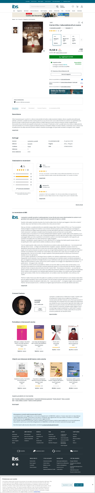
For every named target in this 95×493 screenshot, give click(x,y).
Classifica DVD (52, 436)
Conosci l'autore (41, 108)
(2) (28, 170)
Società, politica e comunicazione (24, 399)
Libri (13, 399)
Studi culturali (57, 399)
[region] (47, 485)
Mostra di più (79, 205)
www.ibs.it (27, 419)
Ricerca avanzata (62, 6)
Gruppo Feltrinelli (74, 461)
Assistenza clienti (66, 1)
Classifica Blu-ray (53, 438)
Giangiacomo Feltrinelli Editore (75, 463)
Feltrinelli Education (74, 470)
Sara (44, 165)
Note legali (15, 404)
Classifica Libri (15, 436)
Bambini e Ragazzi (53, 442)
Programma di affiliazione (63, 463)
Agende (74, 436)
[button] (57, 6)
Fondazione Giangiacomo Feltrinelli (76, 467)
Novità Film (51, 434)
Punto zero (56, 342)
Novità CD (38, 434)
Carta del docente (56, 1)
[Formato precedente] (50, 39)
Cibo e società (66, 399)
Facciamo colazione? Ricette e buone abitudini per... (39, 379)
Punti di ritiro (33, 1)
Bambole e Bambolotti (63, 442)
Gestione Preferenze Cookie (49, 469)
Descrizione (15, 108)
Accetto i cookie (79, 485)
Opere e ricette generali (34, 400)
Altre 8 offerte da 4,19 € (61, 52)
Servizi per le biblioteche (62, 461)
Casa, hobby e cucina (21, 400)
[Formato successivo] (81, 39)
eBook (13, 442)
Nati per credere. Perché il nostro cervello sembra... (22, 342)
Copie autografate (28, 438)
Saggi (29, 146)
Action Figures (64, 445)
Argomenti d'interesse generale (43, 399)
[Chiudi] (92, 484)
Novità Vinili (39, 440)
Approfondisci (53, 314)
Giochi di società (65, 440)
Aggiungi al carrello (67, 57)
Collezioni (26, 440)
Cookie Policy (37, 491)
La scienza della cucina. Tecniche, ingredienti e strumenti (73, 379)
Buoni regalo (40, 1)
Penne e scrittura (76, 438)
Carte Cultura (48, 1)
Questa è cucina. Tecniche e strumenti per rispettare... (22, 379)
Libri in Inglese (15, 440)
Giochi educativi (64, 438)
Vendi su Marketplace (61, 465)
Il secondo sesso (73, 342)
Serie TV (50, 440)
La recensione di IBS (54, 108)
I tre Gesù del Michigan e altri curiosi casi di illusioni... (39, 342)
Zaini (74, 440)
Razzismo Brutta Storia (75, 472)
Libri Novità (14, 434)
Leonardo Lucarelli (55, 28)
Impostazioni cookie (67, 485)
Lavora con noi (60, 467)
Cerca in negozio (66, 74)
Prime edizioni (27, 434)
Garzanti (68, 28)
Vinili (37, 438)
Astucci (74, 442)
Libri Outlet (14, 438)
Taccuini (75, 434)
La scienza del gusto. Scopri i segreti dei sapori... (56, 379)
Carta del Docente (65, 79)
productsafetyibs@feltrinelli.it (50, 425)
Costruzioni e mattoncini (64, 435)
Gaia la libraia (33, 467)
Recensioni (31, 108)
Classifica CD (39, 436)
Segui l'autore (40, 309)
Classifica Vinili (39, 442)
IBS (55, 52)
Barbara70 (46, 185)
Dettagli (23, 108)
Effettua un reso (46, 465)
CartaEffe (27, 1)
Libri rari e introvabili (28, 436)
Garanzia (45, 467)
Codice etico (59, 469)
